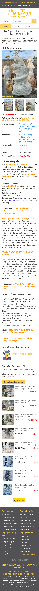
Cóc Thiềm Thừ (25, 548)
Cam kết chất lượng (8, 520)
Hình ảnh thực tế (7, 526)
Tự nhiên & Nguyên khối (23, 5)
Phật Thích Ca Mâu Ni (27, 526)
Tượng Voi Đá (24, 539)
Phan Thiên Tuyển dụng (9, 529)
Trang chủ (5, 26)
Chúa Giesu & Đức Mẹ (9, 539)
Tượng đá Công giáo (8, 542)
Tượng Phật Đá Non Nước (28, 520)
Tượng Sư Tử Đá (25, 545)
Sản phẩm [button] (16, 26)
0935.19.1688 (22, 354)
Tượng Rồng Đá (25, 551)
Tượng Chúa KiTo (7, 551)
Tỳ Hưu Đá (23, 542)
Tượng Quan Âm (25, 523)
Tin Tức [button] (27, 26)
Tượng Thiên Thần (8, 554)
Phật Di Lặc (23, 517)
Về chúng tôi (6, 514)
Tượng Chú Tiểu (25, 529)
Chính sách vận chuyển (9, 523)
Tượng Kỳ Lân (24, 536)
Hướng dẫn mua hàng (9, 517)
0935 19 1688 (8, 5)
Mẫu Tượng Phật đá (26, 514)
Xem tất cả (20, 500)
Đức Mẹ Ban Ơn (7, 548)
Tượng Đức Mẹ (7, 545)
